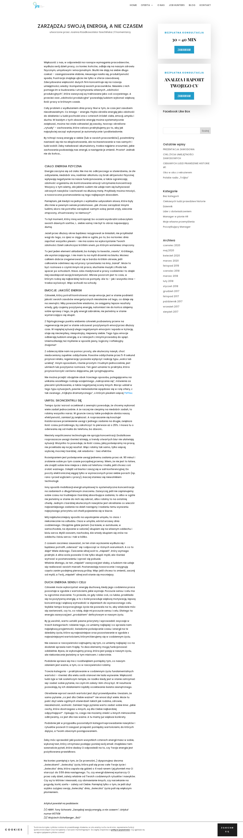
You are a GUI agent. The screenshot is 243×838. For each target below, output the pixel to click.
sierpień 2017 (170, 311)
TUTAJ (128, 393)
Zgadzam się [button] (227, 830)
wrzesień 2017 (171, 306)
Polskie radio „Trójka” (176, 177)
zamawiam (184, 49)
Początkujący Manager (177, 226)
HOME (133, 5)
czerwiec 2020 (171, 245)
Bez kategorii (171, 196)
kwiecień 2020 (171, 255)
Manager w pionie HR (175, 216)
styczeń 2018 (170, 286)
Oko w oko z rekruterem (177, 172)
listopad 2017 (171, 296)
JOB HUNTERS (177, 5)
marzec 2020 (171, 260)
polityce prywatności (120, 830)
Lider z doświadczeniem (177, 211)
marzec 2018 (170, 276)
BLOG (192, 5)
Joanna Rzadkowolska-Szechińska (91, 32)
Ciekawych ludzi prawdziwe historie (184, 201)
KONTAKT (205, 5)
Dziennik (168, 206)
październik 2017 (172, 301)
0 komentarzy (122, 32)
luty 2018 (168, 281)
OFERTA (145, 5)
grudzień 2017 (171, 291)
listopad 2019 (171, 265)
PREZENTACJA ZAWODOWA (179, 149)
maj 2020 (168, 250)
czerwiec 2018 (171, 270)
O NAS (161, 5)
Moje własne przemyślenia (179, 221)
